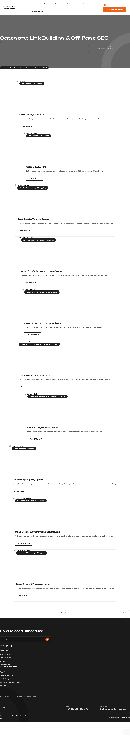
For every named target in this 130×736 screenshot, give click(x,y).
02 (61, 612)
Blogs (69, 4)
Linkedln (18, 696)
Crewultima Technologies (20, 715)
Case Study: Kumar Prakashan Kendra (37, 532)
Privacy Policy (125, 717)
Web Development (7, 675)
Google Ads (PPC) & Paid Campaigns (42, 292)
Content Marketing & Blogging (33, 188)
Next (125, 612)
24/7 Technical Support (32, 83)
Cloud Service (5, 686)
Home (4, 68)
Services (47, 4)
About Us (36, 4)
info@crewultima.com (112, 709)
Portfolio (58, 4)
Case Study (14, 68)
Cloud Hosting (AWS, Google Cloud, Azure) (47, 396)
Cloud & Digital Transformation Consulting (39, 344)
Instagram (4, 696)
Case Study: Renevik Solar (42, 427)
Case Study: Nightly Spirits (28, 480)
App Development (7, 672)
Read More (27, 126)
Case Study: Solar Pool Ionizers (42, 323)
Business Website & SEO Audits (30, 501)
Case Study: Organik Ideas (34, 375)
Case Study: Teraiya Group (33, 219)
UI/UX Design (5, 679)
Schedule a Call (116, 9)
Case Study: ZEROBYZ (32, 115)
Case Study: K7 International (33, 584)
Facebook (31, 696)
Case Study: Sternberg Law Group (41, 271)
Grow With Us (37, 11)
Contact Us (80, 4)
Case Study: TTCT (37, 167)
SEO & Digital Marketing (10, 682)
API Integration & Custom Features (38, 240)
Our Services (5, 654)
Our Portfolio (5, 657)
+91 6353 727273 (77, 709)
